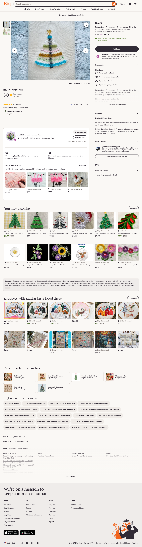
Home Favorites (54, 9)
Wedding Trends (97, 9)
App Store (11, 532)
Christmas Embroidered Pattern (63, 404)
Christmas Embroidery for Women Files (53, 422)
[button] (80, 137)
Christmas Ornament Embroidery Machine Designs (100, 410)
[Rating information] (18, 138)
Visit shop (82, 165)
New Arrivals (39, 9)
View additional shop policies (117, 156)
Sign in (122, 4)
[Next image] (86, 50)
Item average (17, 94)
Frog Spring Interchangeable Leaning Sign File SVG (18, 457)
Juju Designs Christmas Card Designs (21, 428)
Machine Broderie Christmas (111, 416)
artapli (97, 34)
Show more (133, 298)
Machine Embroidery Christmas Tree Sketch (90, 428)
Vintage (83, 9)
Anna (20, 134)
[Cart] (135, 4)
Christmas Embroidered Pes (35, 404)
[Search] (114, 4)
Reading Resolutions (46, 456)
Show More (71, 477)
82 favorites (23, 437)
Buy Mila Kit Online (10, 470)
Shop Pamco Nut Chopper (82, 456)
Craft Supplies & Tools (76, 15)
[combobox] (62, 4)
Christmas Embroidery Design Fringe (20, 416)
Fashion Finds (70, 9)
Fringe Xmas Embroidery (85, 416)
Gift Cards (111, 9)
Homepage (62, 15)
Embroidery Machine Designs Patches (88, 422)
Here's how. (108, 125)
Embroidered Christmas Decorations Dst (22, 410)
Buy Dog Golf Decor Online (117, 456)
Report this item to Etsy (80, 83)
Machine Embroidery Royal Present (20, 422)
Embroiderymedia (13, 404)
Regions (135, 543)
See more (133, 208)
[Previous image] (14, 50)
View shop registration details (107, 175)
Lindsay (75, 104)
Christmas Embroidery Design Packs (54, 428)
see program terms (122, 151)
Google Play (27, 532)
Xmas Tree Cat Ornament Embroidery (94, 404)
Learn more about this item (117, 105)
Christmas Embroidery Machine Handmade (59, 410)
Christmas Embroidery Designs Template (55, 416)
